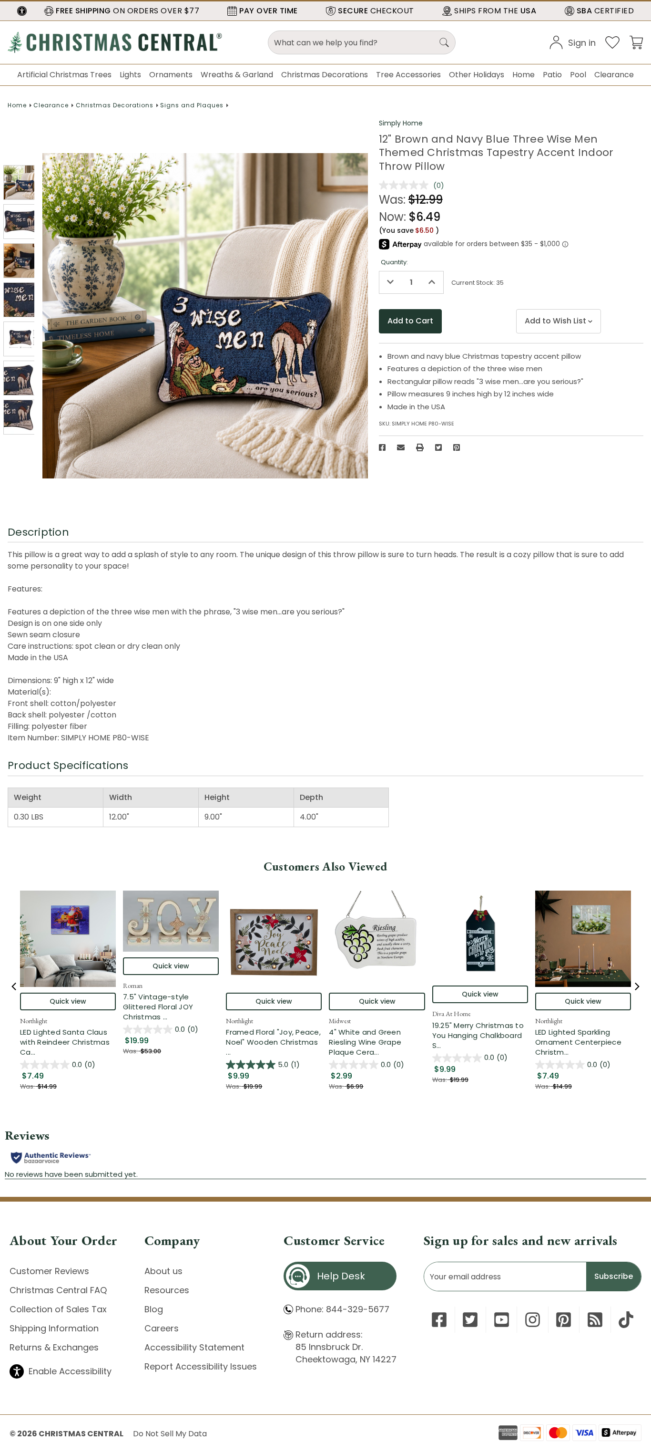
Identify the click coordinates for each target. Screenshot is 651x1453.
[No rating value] (406, 185)
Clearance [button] (614, 74)
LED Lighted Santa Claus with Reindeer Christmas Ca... (68, 1042)
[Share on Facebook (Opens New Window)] (382, 447)
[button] (22, 11)
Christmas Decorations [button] (324, 74)
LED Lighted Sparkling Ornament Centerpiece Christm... (583, 1042)
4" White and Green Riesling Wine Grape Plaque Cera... (377, 1042)
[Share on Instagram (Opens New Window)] (532, 1320)
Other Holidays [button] (476, 74)
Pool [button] (578, 74)
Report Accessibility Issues (200, 1366)
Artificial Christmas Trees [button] (64, 74)
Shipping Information (54, 1328)
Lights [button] (130, 74)
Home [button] (523, 74)
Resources (166, 1290)
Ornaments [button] (171, 74)
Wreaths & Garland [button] (237, 74)
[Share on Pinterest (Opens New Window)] (456, 447)
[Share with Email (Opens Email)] (401, 447)
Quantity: (394, 262)
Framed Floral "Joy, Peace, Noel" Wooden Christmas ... (274, 1042)
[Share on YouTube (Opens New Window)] (501, 1320)
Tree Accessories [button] (408, 74)
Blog (153, 1309)
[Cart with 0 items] (636, 42)
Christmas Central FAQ (58, 1290)
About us (163, 1271)
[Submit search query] (444, 42)
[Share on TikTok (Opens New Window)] (626, 1320)
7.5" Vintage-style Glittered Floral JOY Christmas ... (171, 1007)
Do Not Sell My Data (170, 1433)
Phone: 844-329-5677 (342, 1309)
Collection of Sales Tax (58, 1309)
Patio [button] (552, 74)
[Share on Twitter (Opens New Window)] (438, 447)
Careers (161, 1328)
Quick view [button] (68, 1001)
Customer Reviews (49, 1271)
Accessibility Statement (194, 1347)
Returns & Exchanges (54, 1347)
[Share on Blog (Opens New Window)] (595, 1320)
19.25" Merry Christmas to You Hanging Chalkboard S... (480, 1035)
